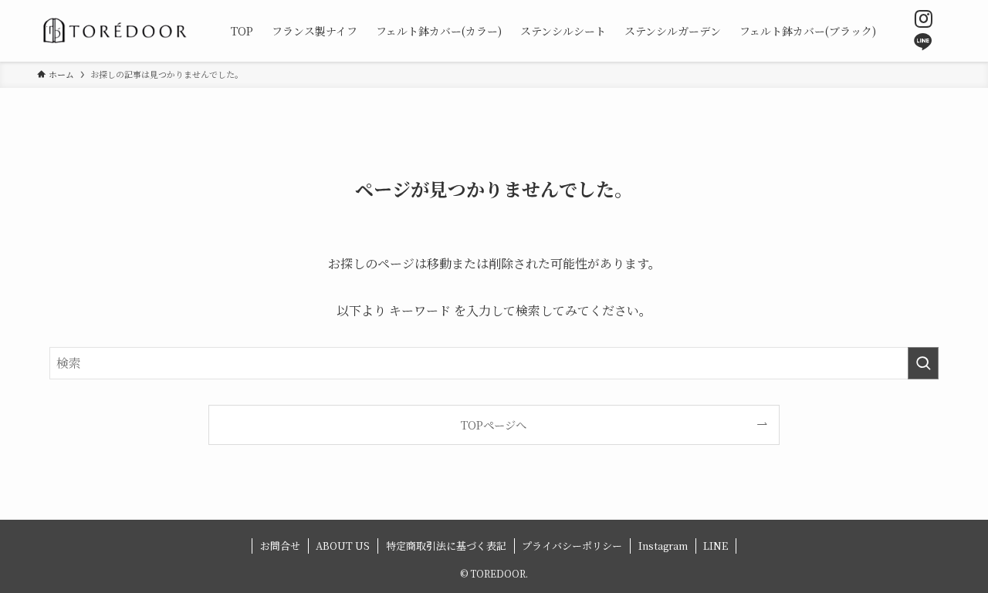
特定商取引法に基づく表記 (446, 545)
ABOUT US (343, 545)
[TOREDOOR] (114, 30)
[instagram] (923, 19)
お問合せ (280, 545)
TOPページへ (493, 424)
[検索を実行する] (923, 363)
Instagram (663, 545)
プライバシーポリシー (572, 545)
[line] (923, 42)
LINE (715, 545)
